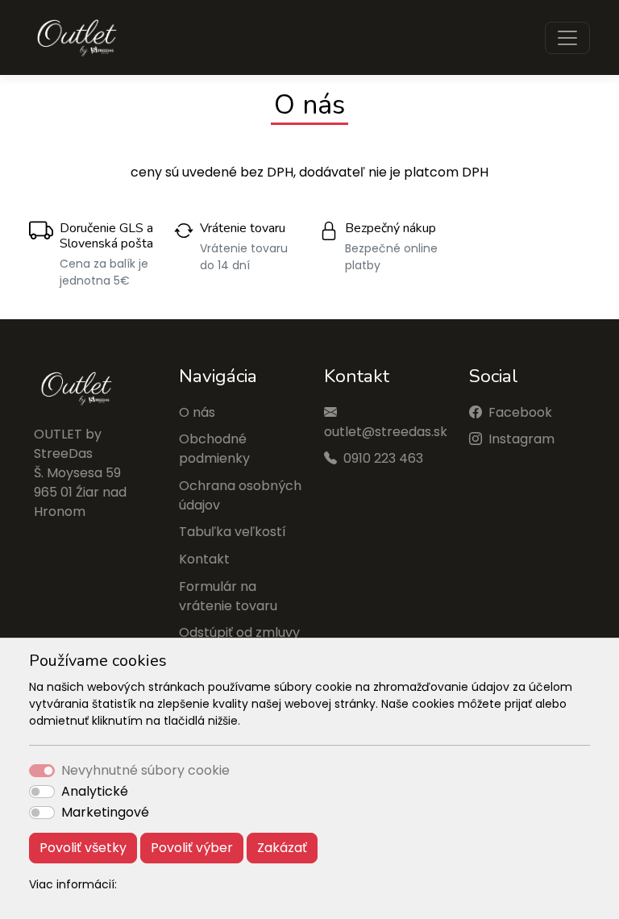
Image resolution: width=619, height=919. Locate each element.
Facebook (520, 412)
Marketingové (105, 812)
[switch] (42, 791)
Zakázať (282, 847)
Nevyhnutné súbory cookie (145, 770)
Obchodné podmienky (214, 449)
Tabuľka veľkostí (232, 531)
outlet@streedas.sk (385, 431)
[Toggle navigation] (567, 38)
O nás (197, 412)
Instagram (521, 439)
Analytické (94, 791)
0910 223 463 (383, 458)
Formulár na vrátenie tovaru (228, 596)
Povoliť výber (192, 847)
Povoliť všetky (83, 847)
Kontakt (204, 559)
